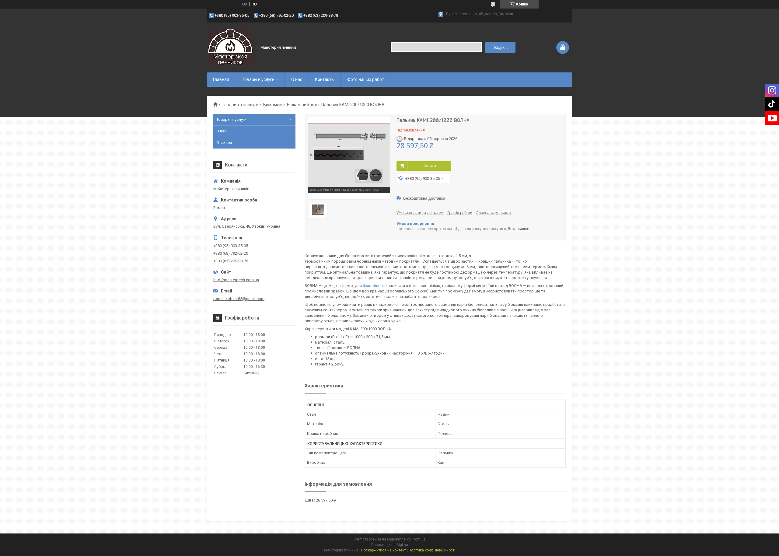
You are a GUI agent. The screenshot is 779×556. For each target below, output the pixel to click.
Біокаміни (273, 104)
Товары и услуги (258, 79)
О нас (296, 79)
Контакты (324, 79)
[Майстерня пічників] (230, 47)
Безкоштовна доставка (424, 198)
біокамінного (375, 285)
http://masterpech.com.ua (236, 280)
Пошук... (500, 47)
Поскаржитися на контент (383, 550)
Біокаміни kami (302, 104)
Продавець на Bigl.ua (389, 545)
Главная (221, 79)
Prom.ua (419, 539)
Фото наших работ (365, 79)
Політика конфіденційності (432, 550)
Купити (429, 165)
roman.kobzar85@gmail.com (238, 298)
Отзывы (224, 142)
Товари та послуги (240, 104)
